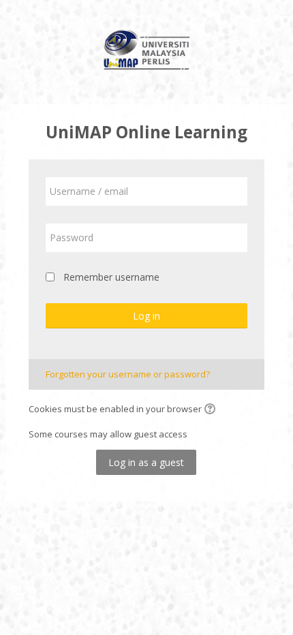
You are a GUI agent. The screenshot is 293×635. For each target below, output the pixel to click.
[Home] (147, 52)
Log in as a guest (146, 462)
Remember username (111, 276)
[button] (212, 410)
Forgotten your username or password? (128, 374)
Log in (146, 315)
